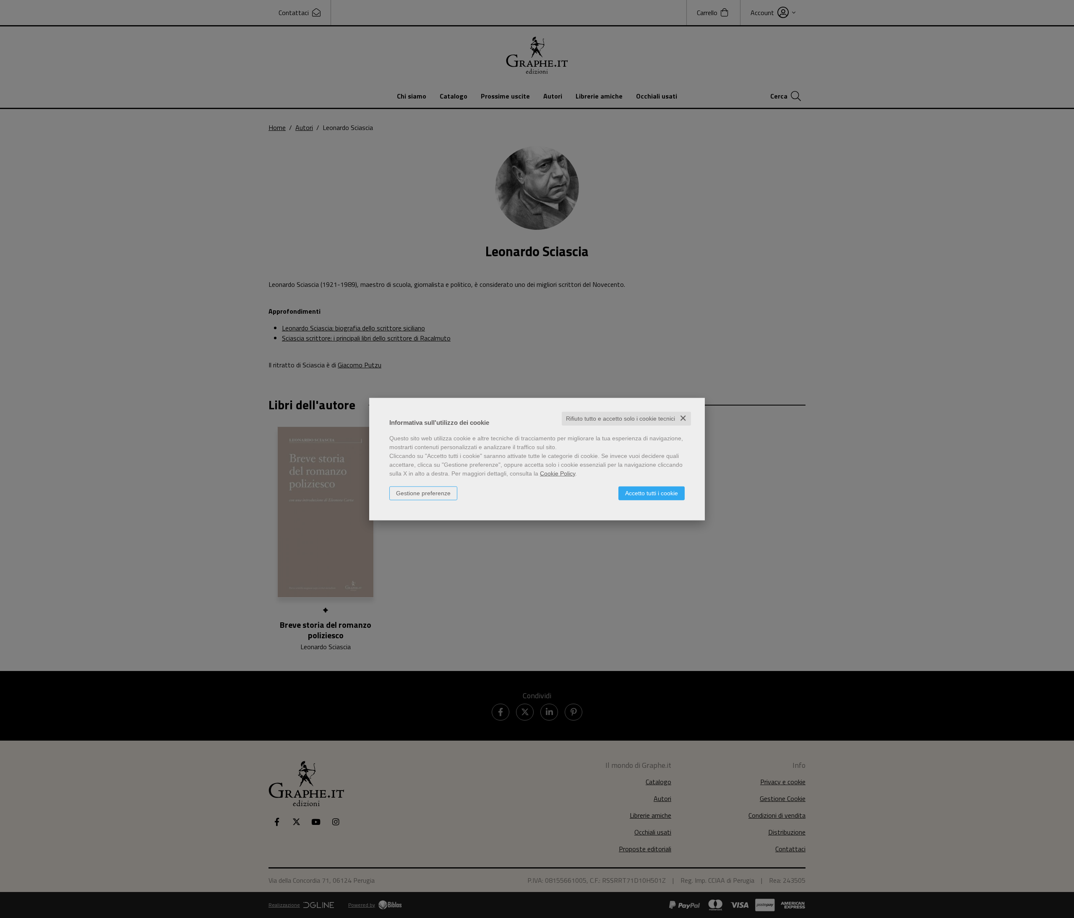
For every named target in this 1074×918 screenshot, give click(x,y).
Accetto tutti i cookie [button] (651, 493)
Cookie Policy (557, 473)
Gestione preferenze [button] (423, 493)
